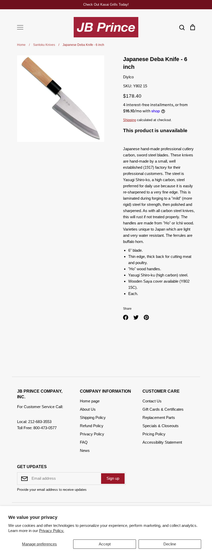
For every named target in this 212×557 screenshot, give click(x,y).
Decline (169, 544)
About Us (88, 409)
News (85, 450)
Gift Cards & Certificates (163, 409)
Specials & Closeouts (160, 426)
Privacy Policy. (51, 530)
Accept (105, 544)
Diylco (128, 77)
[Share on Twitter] (136, 317)
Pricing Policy (153, 434)
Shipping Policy (93, 417)
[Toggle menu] (20, 27)
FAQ (84, 442)
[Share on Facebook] (125, 317)
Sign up (113, 478)
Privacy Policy (92, 434)
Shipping (129, 120)
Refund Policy (91, 426)
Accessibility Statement (162, 442)
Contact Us (152, 401)
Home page (90, 401)
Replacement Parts (158, 417)
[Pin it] (146, 317)
